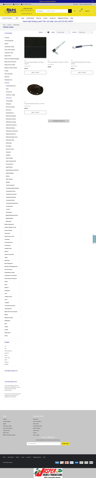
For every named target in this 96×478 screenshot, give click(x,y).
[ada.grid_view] (48, 32)
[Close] (92, 1)
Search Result (11, 457)
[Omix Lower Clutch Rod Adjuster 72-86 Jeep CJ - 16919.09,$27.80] (35, 48)
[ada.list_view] (45, 32)
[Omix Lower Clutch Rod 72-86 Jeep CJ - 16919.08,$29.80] (59, 48)
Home (4, 457)
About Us (17, 457)
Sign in (81, 4)
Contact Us (28, 457)
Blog (44, 457)
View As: (41, 32)
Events (23, 457)
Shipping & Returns (37, 457)
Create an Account (88, 4)
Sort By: (74, 32)
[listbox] (85, 32)
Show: (53, 32)
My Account (75, 4)
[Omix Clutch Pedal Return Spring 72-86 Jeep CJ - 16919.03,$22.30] (82, 48)
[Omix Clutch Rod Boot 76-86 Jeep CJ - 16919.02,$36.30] (35, 89)
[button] (48, 473)
